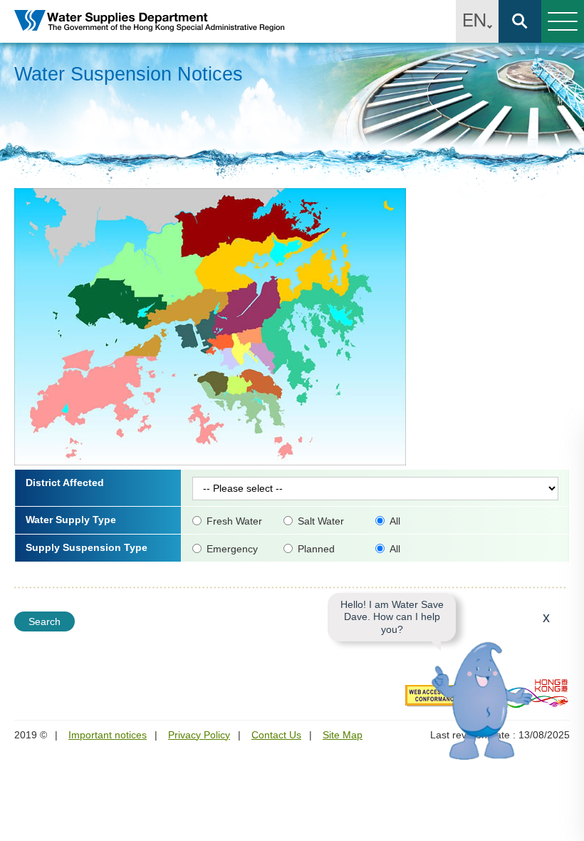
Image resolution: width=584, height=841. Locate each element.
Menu (562, 21)
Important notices (107, 735)
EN (477, 21)
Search (520, 21)
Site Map (343, 735)
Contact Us (276, 735)
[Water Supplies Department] (149, 21)
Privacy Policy (199, 735)
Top (565, 822)
